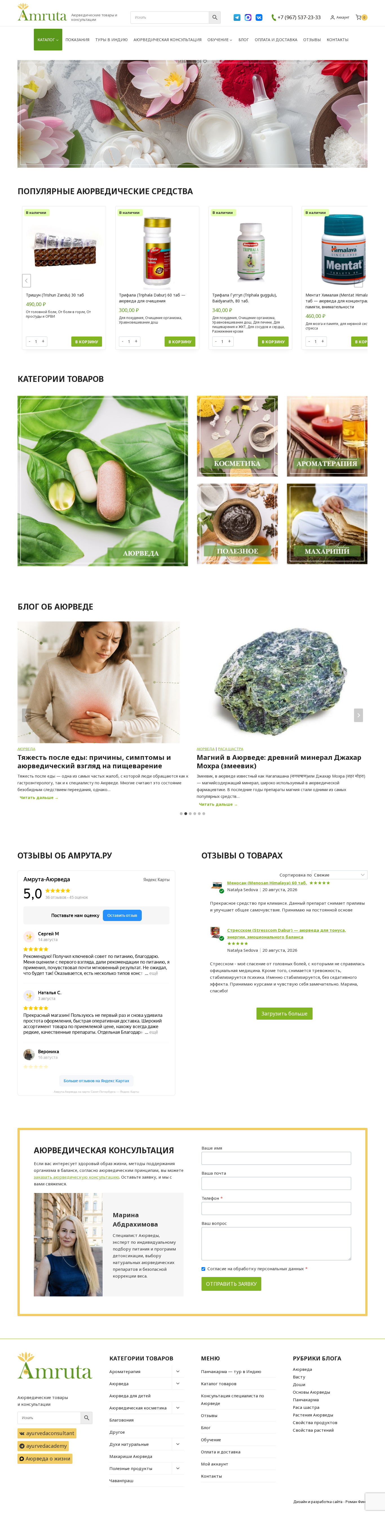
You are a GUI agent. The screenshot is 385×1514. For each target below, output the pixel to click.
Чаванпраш (121, 1480)
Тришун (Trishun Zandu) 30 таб (55, 295)
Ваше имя (212, 1148)
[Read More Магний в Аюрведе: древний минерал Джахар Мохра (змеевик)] (278, 682)
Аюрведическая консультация (168, 39)
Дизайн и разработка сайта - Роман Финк (330, 1501)
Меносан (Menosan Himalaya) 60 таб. (267, 883)
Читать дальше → (40, 798)
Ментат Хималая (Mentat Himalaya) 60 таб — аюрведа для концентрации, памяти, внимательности (342, 300)
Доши (299, 1384)
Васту (299, 1377)
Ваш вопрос (214, 1223)
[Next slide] (358, 280)
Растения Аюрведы (313, 1415)
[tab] (181, 813)
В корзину (86, 341)
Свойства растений (313, 1430)
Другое (117, 1432)
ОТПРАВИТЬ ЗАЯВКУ (231, 1283)
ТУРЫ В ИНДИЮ (111, 39)
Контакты (337, 39)
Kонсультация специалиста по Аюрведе (232, 1399)
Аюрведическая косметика (138, 1408)
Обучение (211, 1439)
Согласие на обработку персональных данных (257, 1268)
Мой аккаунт (214, 1464)
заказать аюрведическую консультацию (76, 1177)
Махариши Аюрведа (130, 1456)
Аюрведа (26, 748)
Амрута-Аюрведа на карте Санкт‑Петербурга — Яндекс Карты (96, 1091)
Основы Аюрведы (311, 1392)
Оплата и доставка (276, 39)
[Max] (248, 17)
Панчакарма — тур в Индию (231, 1371)
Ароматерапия (124, 1371)
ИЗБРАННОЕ (190, 61)
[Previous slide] (26, 280)
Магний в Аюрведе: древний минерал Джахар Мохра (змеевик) (279, 761)
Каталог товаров (218, 1383)
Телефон (212, 1198)
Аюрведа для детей (130, 1395)
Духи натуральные (129, 1444)
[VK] (259, 17)
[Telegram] (237, 17)
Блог (243, 39)
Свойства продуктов (315, 1422)
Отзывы (312, 39)
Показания (77, 39)
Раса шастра (230, 748)
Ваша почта (214, 1173)
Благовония (121, 1420)
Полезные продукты (130, 1468)
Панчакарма (306, 1399)
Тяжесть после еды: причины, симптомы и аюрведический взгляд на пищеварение (94, 761)
